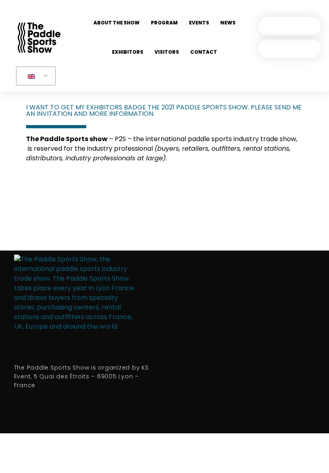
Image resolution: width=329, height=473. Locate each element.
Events (199, 22)
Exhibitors (127, 52)
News (228, 22)
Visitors (166, 52)
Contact (203, 52)
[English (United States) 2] (34, 76)
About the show (116, 22)
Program (164, 22)
